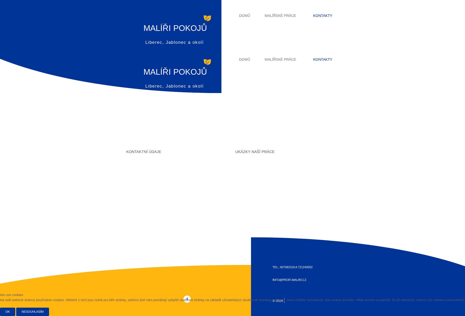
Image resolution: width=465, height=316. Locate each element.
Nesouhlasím (33, 311)
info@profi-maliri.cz (289, 279)
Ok (7, 311)
